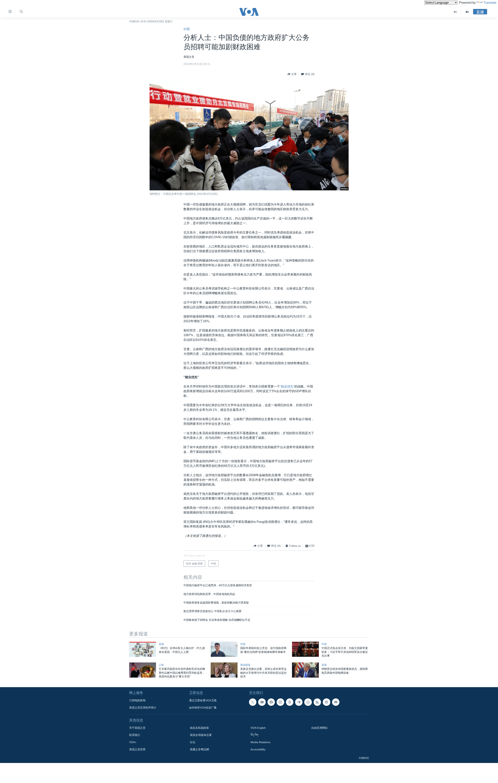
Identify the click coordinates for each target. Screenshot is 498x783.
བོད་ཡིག (254, 735)
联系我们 (134, 735)
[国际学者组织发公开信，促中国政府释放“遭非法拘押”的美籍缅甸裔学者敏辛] (224, 649)
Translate (490, 2)
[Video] (467, 12)
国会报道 (245, 664)
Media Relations (260, 742)
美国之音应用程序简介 (142, 707)
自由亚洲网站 (319, 727)
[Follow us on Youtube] (262, 702)
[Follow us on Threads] (289, 702)
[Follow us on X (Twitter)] (252, 702)
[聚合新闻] (317, 702)
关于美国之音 (137, 727)
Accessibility (258, 749)
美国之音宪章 (137, 749)
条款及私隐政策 (199, 727)
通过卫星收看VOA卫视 (203, 700)
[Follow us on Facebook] (271, 702)
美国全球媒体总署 (201, 735)
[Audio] (455, 12)
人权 (161, 664)
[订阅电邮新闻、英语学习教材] (335, 702)
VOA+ (132, 742)
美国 (161, 644)
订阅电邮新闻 (137, 700)
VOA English (258, 727)
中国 (186, 29)
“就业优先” (287, 386)
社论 (192, 742)
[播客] (326, 702)
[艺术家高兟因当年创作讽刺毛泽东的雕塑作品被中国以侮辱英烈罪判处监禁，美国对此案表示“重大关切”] (142, 670)
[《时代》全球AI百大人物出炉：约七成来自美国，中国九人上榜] (142, 649)
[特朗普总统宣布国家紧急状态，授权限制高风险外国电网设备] (305, 670)
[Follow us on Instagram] (280, 702)
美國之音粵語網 (199, 749)
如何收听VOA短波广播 (203, 707)
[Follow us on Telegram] (298, 702)
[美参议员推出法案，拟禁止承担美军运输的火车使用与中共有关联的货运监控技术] (224, 670)
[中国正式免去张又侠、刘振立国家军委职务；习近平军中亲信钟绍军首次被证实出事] (305, 649)
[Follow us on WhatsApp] (308, 702)
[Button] (292, 74)
